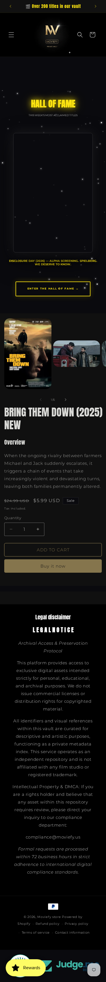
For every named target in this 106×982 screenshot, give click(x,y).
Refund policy (47, 924)
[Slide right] (65, 399)
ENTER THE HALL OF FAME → (53, 288)
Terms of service (36, 932)
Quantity (12, 517)
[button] (11, 34)
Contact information (72, 932)
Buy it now (53, 566)
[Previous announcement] (10, 6)
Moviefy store (49, 917)
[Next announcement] (95, 6)
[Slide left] (40, 399)
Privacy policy (76, 924)
